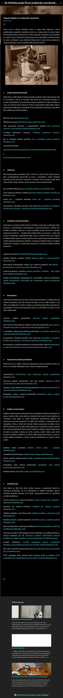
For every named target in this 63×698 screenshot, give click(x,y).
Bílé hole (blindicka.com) (19, 118)
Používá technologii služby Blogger (32, 695)
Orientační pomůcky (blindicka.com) (16, 158)
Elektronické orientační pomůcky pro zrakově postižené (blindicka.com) (29, 150)
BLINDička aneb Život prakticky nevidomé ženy (33, 2)
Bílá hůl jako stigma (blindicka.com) (31, 122)
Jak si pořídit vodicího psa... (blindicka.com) (38, 189)
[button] (4, 24)
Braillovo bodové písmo (18, 648)
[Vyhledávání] (61, 3)
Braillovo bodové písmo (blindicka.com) (38, 454)
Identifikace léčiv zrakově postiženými (22, 619)
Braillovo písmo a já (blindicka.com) (31, 471)
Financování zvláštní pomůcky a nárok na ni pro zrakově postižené (29, 676)
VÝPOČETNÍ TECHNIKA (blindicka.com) (32, 254)
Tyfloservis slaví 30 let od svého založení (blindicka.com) (37, 545)
